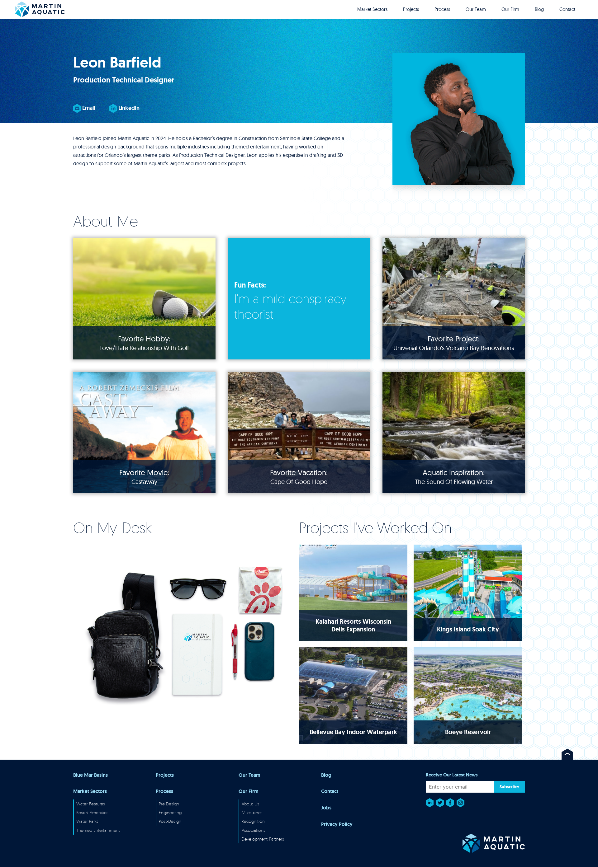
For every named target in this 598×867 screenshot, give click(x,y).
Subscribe (509, 787)
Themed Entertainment (98, 830)
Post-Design (170, 821)
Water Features (90, 803)
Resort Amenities (92, 812)
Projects (411, 9)
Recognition (253, 821)
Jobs (326, 808)
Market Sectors (372, 9)
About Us (250, 803)
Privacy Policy (337, 824)
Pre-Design (169, 803)
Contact (567, 9)
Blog (539, 9)
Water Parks (87, 821)
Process (442, 9)
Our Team (476, 9)
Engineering (170, 812)
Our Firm (510, 9)
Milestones (252, 812)
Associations (253, 830)
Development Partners (263, 838)
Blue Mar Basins (90, 775)
